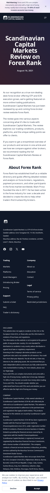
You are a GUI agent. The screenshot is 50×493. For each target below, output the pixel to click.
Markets (6, 266)
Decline (13, 488)
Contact (30, 277)
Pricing (6, 287)
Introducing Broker (11, 282)
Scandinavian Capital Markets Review (21, 155)
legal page (9, 371)
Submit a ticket (9, 302)
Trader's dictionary (11, 312)
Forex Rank (23, 112)
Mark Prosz (39, 186)
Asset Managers (10, 277)
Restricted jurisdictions (37, 302)
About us (31, 266)
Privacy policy (33, 297)
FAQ (5, 307)
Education (31, 272)
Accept (37, 488)
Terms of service (34, 291)
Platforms (7, 272)
